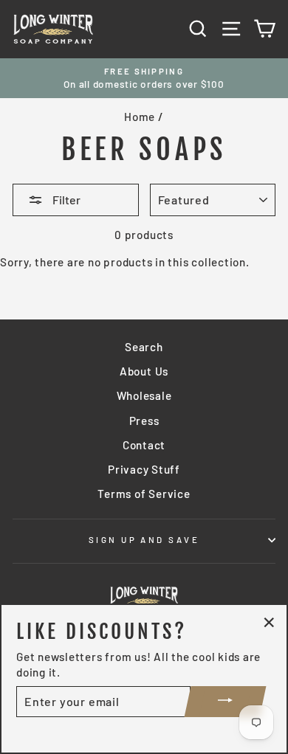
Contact (144, 445)
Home (139, 116)
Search (144, 346)
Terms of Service (143, 493)
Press (144, 420)
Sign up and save (144, 539)
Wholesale (144, 395)
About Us (144, 371)
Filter (65, 200)
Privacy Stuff (144, 469)
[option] (144, 78)
